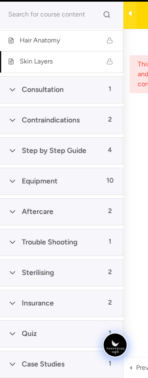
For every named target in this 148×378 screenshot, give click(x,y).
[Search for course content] (106, 14)
